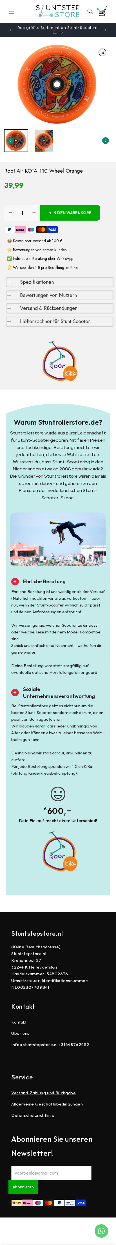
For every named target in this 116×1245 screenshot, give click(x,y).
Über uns (20, 1033)
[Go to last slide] (10, 140)
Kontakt (18, 1022)
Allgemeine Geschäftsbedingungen (47, 1104)
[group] (16, 140)
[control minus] (10, 213)
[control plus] (34, 213)
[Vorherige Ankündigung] (10, 30)
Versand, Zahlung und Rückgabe (43, 1092)
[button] (11, 11)
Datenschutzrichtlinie (33, 1115)
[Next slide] (105, 140)
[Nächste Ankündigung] (105, 30)
